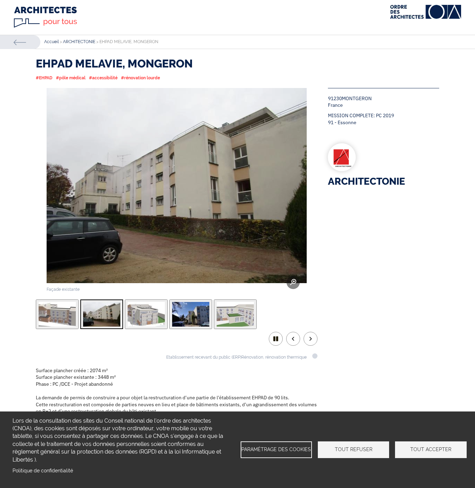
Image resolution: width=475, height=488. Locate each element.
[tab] (57, 314)
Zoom (293, 282)
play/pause (276, 339)
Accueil (51, 41)
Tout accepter (430, 449)
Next (310, 339)
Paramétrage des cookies (276, 449)
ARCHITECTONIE (79, 41)
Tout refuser (353, 449)
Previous (293, 339)
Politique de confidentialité (43, 470)
